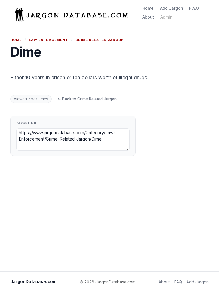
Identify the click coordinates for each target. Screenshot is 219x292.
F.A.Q (194, 8)
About (148, 17)
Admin (166, 17)
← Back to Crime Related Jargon (87, 99)
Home (148, 8)
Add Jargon (171, 8)
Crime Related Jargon (99, 40)
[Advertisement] (186, 122)
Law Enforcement (48, 40)
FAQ (178, 281)
